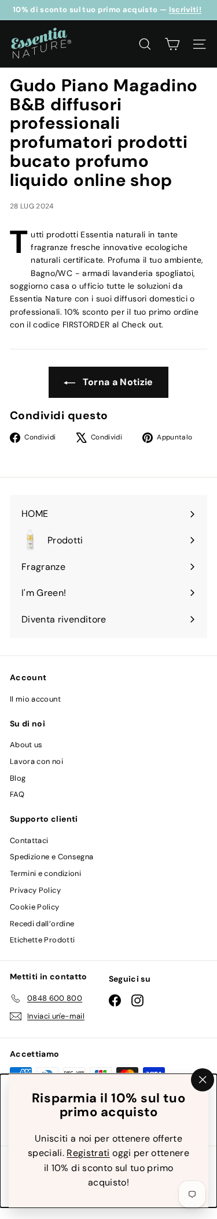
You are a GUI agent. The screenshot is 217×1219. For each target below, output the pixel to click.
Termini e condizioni (45, 873)
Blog (17, 778)
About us (26, 745)
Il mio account (35, 699)
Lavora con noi (36, 761)
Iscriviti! (185, 9)
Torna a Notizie (116, 382)
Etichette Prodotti (42, 940)
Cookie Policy (35, 907)
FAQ (17, 794)
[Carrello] (172, 44)
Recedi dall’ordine (42, 924)
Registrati (88, 1153)
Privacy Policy (35, 890)
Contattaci (29, 840)
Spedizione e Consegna (51, 857)
